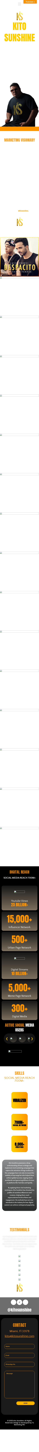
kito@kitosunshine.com (19, 1336)
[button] (19, 4)
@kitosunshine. (23, 211)
